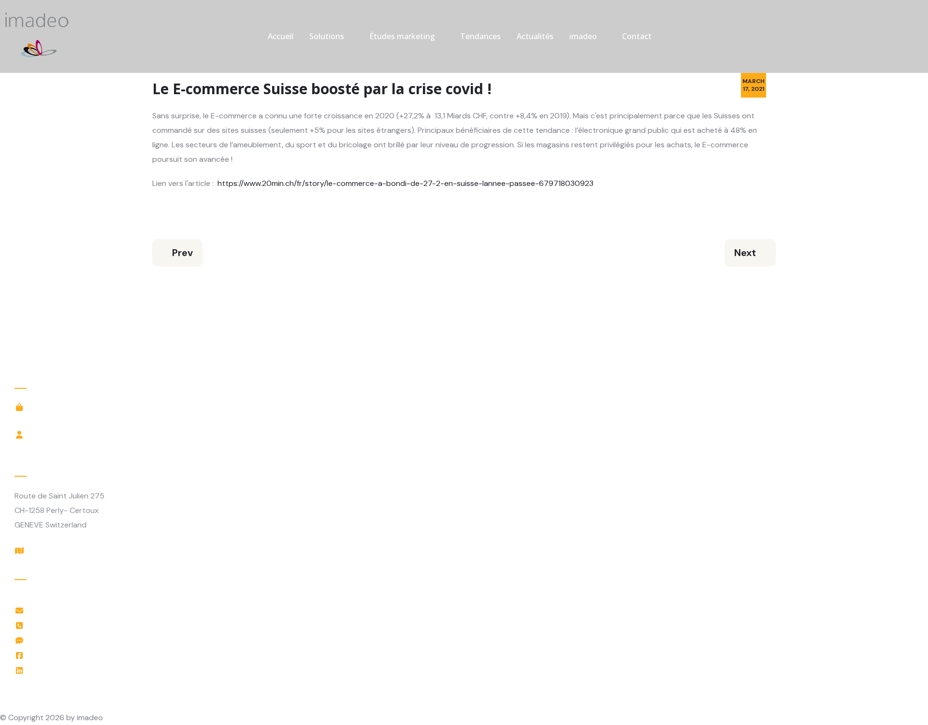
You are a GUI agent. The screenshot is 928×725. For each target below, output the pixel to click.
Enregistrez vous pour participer (90, 447)
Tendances (480, 36)
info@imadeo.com (64, 610)
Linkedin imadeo (61, 670)
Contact (637, 36)
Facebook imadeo (64, 655)
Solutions (326, 36)
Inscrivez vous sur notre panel (85, 419)
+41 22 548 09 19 (63, 625)
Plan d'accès (55, 550)
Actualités (535, 36)
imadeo (583, 36)
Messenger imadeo (66, 640)
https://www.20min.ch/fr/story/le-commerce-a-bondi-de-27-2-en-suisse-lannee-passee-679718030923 (406, 183)
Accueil (280, 36)
